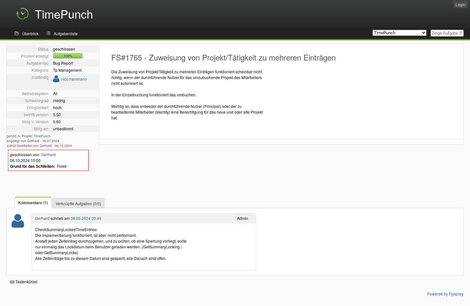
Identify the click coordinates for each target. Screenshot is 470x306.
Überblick (30, 33)
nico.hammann (74, 79)
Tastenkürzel (25, 281)
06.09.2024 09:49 (86, 218)
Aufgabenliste (66, 33)
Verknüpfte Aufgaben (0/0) (78, 203)
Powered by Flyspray (445, 293)
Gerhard (33, 141)
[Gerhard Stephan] (18, 225)
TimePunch (42, 136)
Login (461, 4)
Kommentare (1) (33, 202)
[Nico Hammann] (56, 80)
